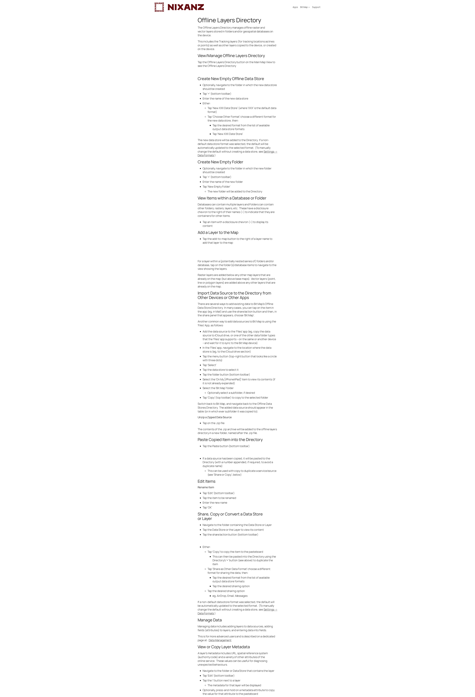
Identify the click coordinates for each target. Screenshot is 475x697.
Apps (295, 7)
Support (316, 7)
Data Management (220, 640)
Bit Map (304, 7)
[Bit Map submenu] (309, 7)
